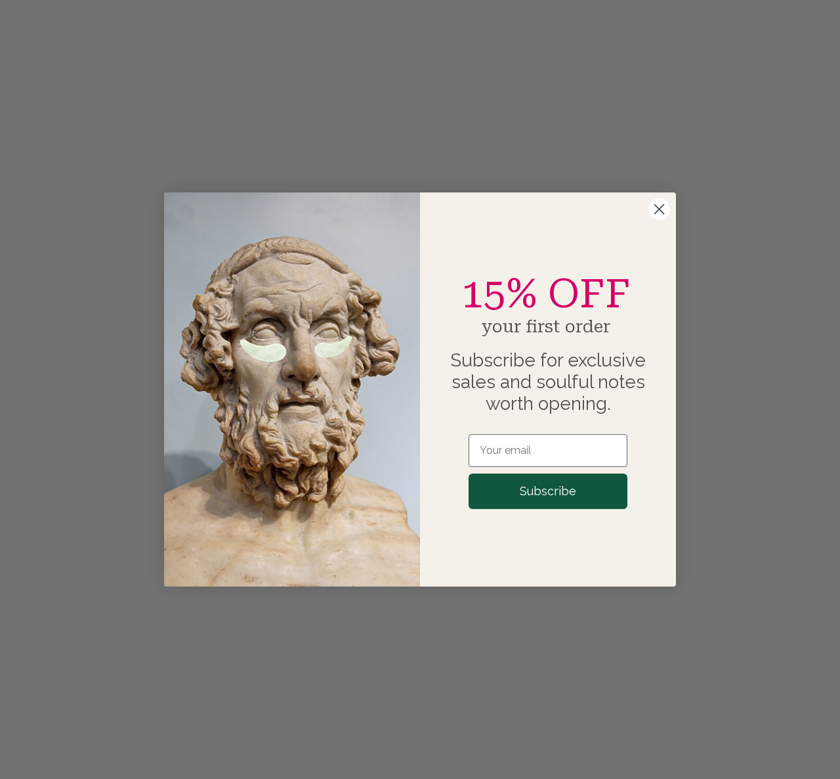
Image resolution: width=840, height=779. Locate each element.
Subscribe (548, 491)
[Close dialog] (659, 209)
